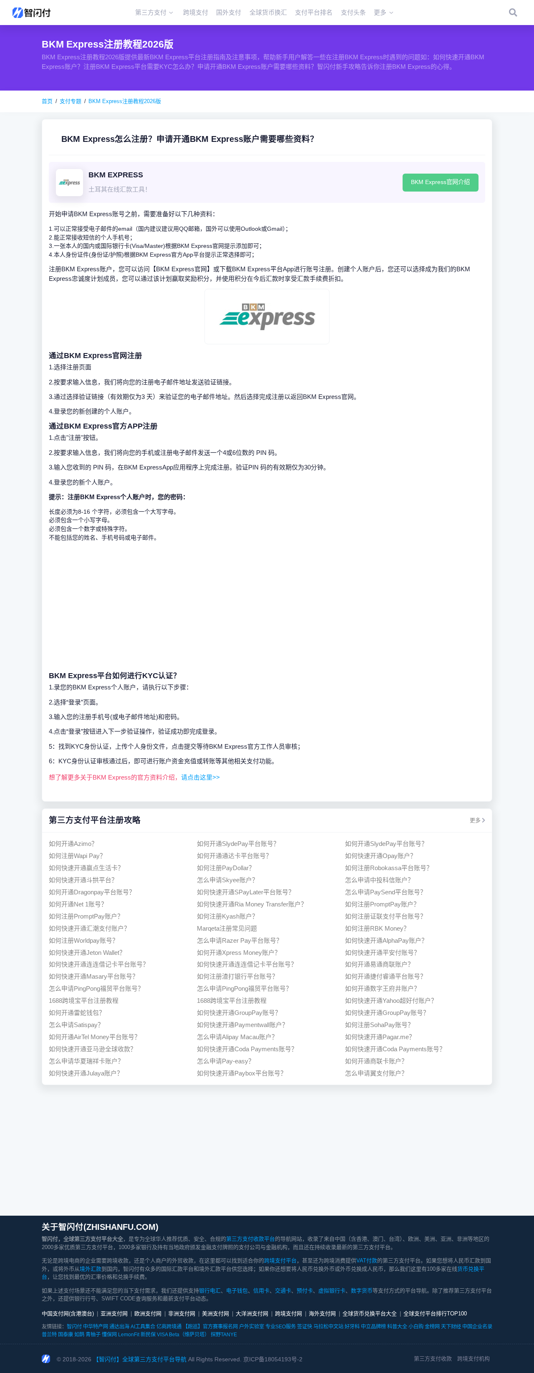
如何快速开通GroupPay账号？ (239, 1012)
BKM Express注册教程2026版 (124, 101)
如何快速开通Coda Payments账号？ (247, 1048)
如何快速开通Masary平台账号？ (94, 976)
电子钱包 (237, 1290)
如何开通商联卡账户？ (376, 1061)
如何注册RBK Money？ (377, 928)
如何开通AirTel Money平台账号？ (95, 1036)
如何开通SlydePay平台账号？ (238, 843)
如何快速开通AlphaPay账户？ (386, 940)
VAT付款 (366, 1260)
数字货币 (362, 1290)
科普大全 (397, 1327)
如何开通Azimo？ (73, 843)
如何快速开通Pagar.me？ (380, 1036)
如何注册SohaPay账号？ (379, 1024)
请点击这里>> (200, 777)
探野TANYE (224, 1335)
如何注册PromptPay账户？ (382, 904)
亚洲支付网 (114, 1313)
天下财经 (451, 1327)
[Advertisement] (267, 606)
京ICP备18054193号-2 (272, 1359)
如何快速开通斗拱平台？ (83, 879)
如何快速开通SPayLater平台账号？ (246, 892)
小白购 (415, 1327)
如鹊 (79, 1335)
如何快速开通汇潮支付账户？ (89, 928)
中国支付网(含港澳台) (68, 1313)
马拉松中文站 (328, 1327)
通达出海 (119, 1327)
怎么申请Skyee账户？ (227, 879)
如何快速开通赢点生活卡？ (86, 867)
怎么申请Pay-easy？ (225, 1061)
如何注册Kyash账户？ (227, 916)
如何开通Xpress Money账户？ (239, 952)
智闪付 (74, 1327)
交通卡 (283, 1290)
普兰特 (49, 1335)
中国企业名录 (477, 1327)
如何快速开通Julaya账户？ (86, 1073)
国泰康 (65, 1335)
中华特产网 (95, 1327)
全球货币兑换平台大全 (370, 1313)
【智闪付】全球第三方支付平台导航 (139, 1359)
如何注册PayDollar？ (226, 867)
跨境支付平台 (280, 1260)
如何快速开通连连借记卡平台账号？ (99, 964)
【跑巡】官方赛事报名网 (210, 1327)
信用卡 (261, 1290)
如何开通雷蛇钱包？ (77, 1012)
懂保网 (109, 1335)
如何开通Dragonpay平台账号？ (92, 892)
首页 (47, 101)
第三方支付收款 (433, 1358)
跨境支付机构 (473, 1358)
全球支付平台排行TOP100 (435, 1313)
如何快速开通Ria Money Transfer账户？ (252, 904)
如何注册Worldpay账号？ (83, 940)
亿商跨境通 (168, 1327)
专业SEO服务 (280, 1327)
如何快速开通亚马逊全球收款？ (92, 1048)
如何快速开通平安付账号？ (382, 952)
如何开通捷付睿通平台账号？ (385, 976)
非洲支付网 (181, 1313)
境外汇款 (90, 1269)
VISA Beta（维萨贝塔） (183, 1335)
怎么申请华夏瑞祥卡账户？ (86, 1061)
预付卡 (305, 1290)
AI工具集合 (143, 1327)
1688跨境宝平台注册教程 (83, 1000)
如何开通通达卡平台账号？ (234, 855)
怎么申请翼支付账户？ (376, 1073)
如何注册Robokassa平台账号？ (389, 867)
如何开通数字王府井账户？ (382, 988)
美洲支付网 (215, 1313)
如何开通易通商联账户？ (379, 964)
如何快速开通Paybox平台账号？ (242, 1073)
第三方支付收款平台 (250, 1239)
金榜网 (432, 1327)
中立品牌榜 (373, 1327)
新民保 (148, 1335)
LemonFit (128, 1335)
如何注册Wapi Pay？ (77, 855)
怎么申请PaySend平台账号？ (385, 892)
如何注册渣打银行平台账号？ (237, 976)
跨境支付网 (288, 1313)
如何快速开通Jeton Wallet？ (87, 952)
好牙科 (352, 1327)
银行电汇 (210, 1290)
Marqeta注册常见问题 (227, 928)
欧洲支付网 (147, 1313)
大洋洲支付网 (252, 1313)
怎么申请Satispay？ (76, 1024)
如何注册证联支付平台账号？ (385, 916)
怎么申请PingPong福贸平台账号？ (96, 988)
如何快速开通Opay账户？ (380, 855)
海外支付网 (322, 1313)
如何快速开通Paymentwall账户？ (242, 1024)
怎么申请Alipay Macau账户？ (237, 1036)
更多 (475, 820)
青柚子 (93, 1335)
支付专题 (70, 101)
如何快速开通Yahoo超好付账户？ (391, 1000)
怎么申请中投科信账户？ (379, 879)
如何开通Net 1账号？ (78, 904)
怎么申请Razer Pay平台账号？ (239, 940)
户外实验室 (251, 1327)
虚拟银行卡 (331, 1290)
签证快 (304, 1327)
